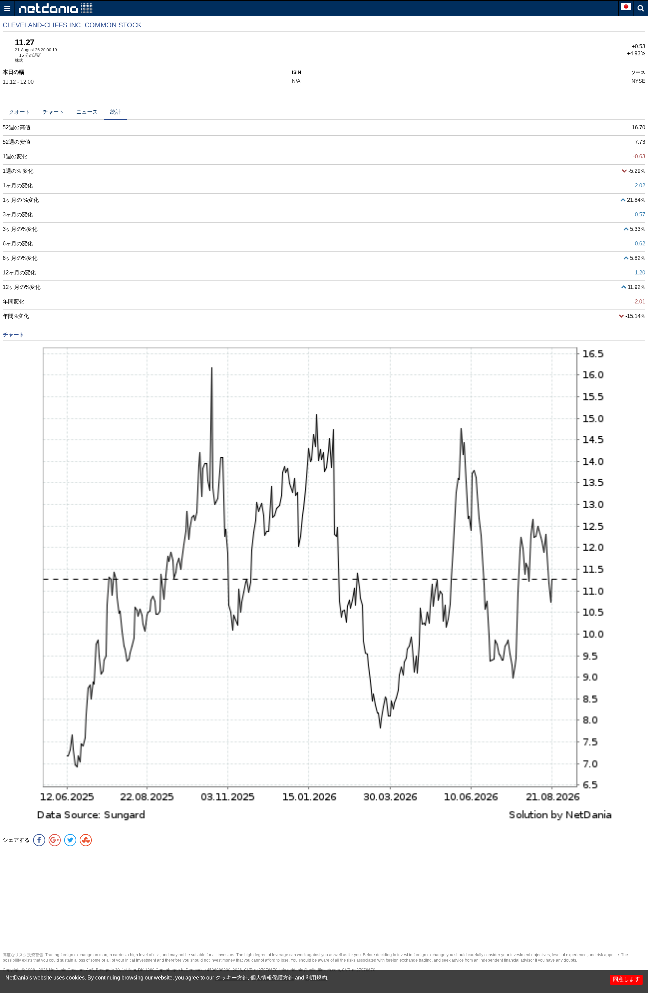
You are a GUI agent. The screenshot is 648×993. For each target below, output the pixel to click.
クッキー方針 (231, 978)
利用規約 (316, 978)
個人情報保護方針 (272, 978)
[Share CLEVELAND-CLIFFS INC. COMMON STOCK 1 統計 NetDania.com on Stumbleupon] (85, 840)
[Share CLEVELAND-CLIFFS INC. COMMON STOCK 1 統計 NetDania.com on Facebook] (39, 840)
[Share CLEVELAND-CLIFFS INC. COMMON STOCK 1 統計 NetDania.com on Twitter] (70, 840)
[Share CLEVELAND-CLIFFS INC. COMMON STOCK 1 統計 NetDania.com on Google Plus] (54, 840)
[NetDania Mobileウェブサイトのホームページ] (55, 8)
